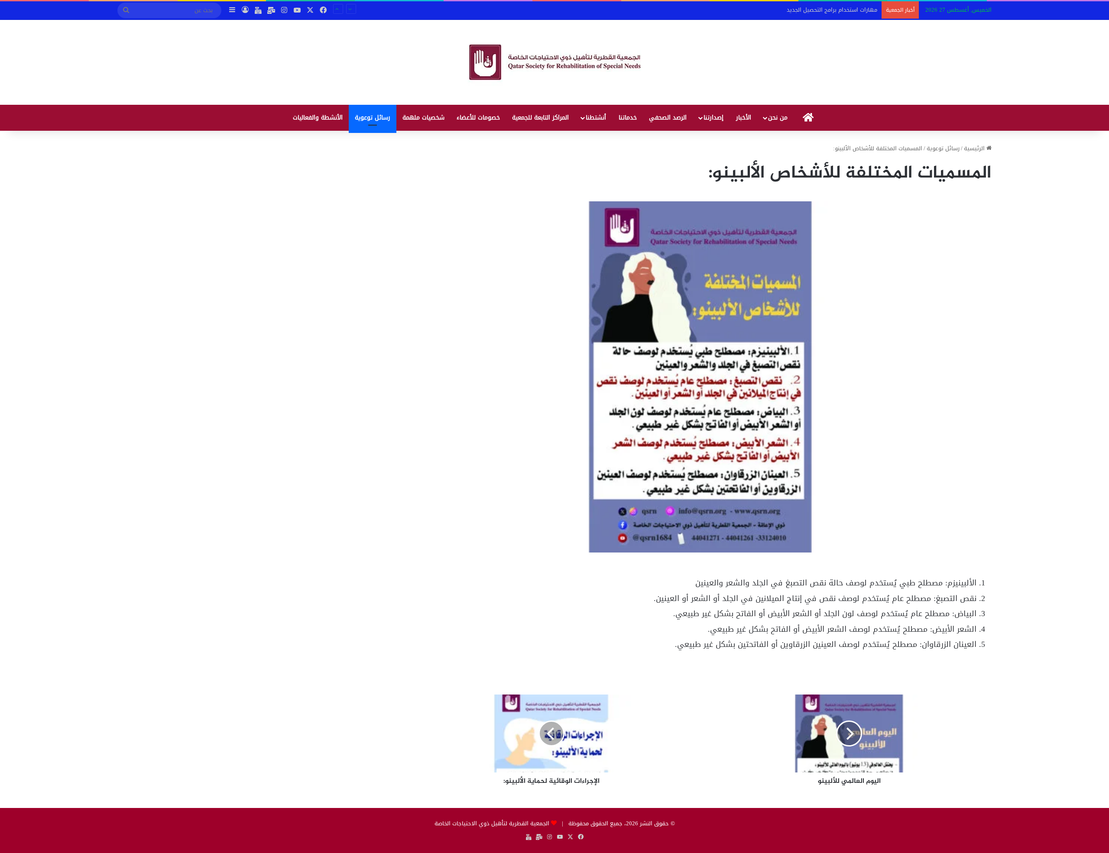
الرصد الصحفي (668, 117)
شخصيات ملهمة (423, 117)
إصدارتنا (713, 117)
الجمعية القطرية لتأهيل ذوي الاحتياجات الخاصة (492, 823)
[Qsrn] (555, 62)
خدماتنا (628, 117)
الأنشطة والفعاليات (318, 117)
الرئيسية (975, 148)
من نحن (778, 117)
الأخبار (743, 117)
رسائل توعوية (372, 117)
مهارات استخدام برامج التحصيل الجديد (832, 9)
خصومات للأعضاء (478, 117)
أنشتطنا (596, 117)
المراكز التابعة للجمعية (540, 117)
